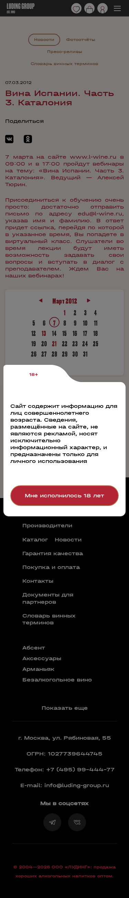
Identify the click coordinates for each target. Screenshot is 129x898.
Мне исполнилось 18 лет (64, 495)
